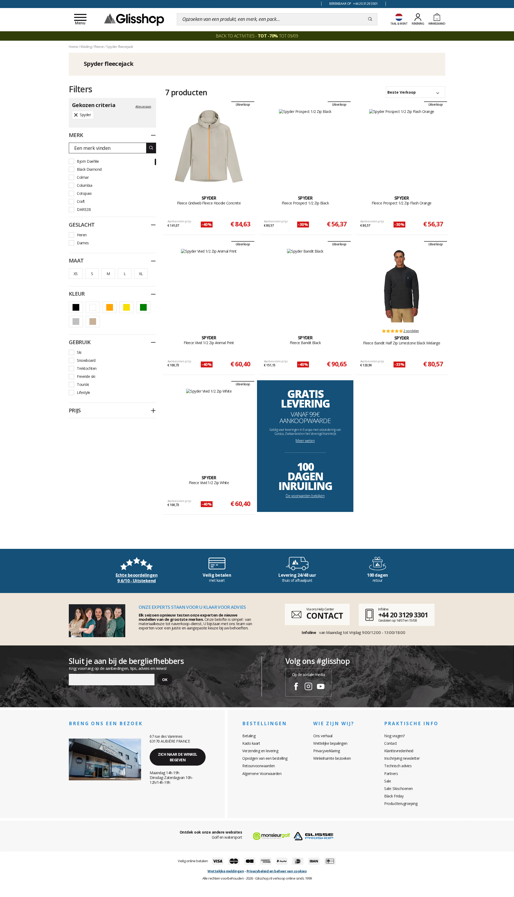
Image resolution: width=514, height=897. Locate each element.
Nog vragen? (394, 735)
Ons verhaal (322, 735)
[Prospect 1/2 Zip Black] (305, 146)
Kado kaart (251, 743)
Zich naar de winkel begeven (177, 757)
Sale (387, 781)
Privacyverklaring (326, 750)
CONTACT (324, 615)
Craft (81, 201)
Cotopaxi (84, 193)
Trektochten (87, 368)
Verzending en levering (260, 750)
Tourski (83, 384)
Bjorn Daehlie (88, 161)
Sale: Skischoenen (398, 788)
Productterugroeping (401, 803)
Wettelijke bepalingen (330, 743)
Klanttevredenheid (398, 750)
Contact (390, 743)
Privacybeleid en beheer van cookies (277, 871)
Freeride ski (86, 376)
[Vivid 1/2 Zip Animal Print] (209, 286)
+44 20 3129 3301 (403, 614)
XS (76, 273)
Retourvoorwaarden (258, 765)
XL (141, 273)
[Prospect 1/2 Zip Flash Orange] (401, 146)
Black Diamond (89, 169)
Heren (82, 234)
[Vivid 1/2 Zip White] (209, 426)
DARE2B (84, 209)
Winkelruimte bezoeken (332, 758)
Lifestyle (83, 392)
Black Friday (393, 796)
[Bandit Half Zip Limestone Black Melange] (401, 286)
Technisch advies (397, 765)
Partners (391, 773)
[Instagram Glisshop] (308, 687)
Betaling (248, 735)
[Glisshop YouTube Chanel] (320, 687)
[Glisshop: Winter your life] (134, 19)
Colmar (83, 177)
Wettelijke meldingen (225, 871)
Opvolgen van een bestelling (265, 758)
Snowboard (86, 360)
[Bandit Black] (305, 286)
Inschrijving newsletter (402, 758)
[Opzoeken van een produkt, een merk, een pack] (370, 19)
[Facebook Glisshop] (296, 687)
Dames (83, 242)
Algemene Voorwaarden (261, 773)
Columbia (84, 185)
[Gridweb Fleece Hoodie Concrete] (208, 146)
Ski (79, 352)
